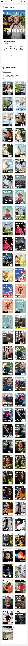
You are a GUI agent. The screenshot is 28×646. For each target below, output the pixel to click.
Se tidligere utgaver (8, 60)
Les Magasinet (8, 55)
